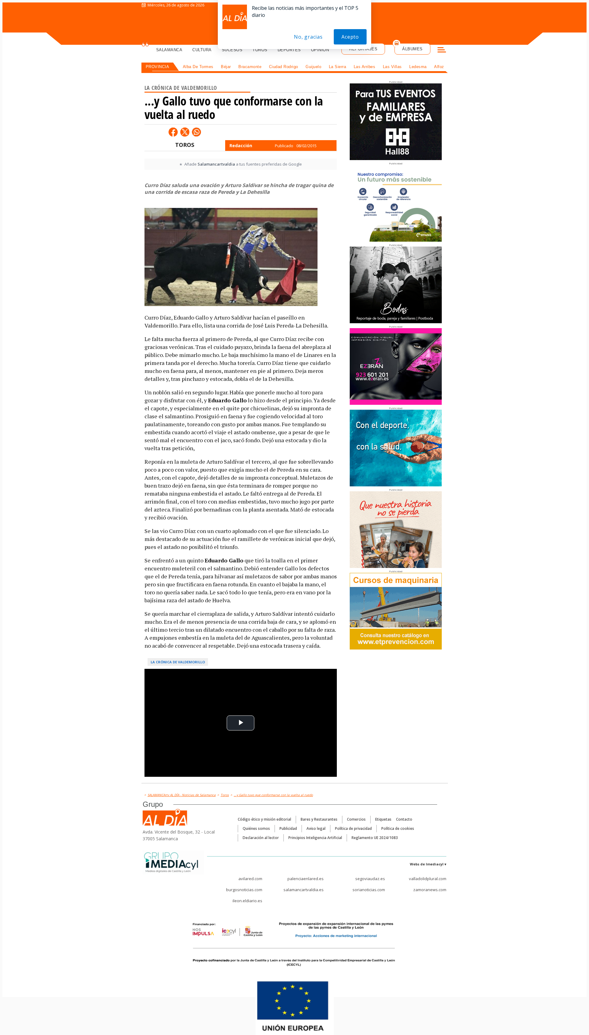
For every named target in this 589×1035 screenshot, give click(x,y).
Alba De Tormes (198, 66)
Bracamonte (249, 66)
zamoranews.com (429, 889)
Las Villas (392, 66)
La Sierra (337, 66)
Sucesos (232, 50)
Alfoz (439, 66)
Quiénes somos (256, 828)
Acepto (350, 36)
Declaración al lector (261, 837)
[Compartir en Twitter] (185, 132)
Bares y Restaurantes (319, 819)
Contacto (404, 819)
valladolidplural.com (427, 878)
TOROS (184, 144)
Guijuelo (313, 66)
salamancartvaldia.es (303, 889)
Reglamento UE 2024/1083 (375, 837)
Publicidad (288, 828)
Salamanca (169, 50)
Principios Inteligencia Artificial (315, 837)
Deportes (289, 50)
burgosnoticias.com (244, 889)
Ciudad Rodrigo (283, 66)
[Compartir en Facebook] (173, 132)
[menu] (442, 50)
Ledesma (418, 66)
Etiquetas (383, 819)
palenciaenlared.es (305, 878)
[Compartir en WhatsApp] (196, 132)
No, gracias (308, 36)
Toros (260, 50)
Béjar (226, 66)
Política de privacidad (353, 828)
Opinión (320, 50)
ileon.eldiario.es (247, 900)
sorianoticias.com (368, 889)
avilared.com (250, 878)
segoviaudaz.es (370, 878)
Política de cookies (397, 828)
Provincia (157, 66)
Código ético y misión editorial (264, 819)
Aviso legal (315, 828)
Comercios (356, 819)
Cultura (202, 50)
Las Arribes (364, 66)
